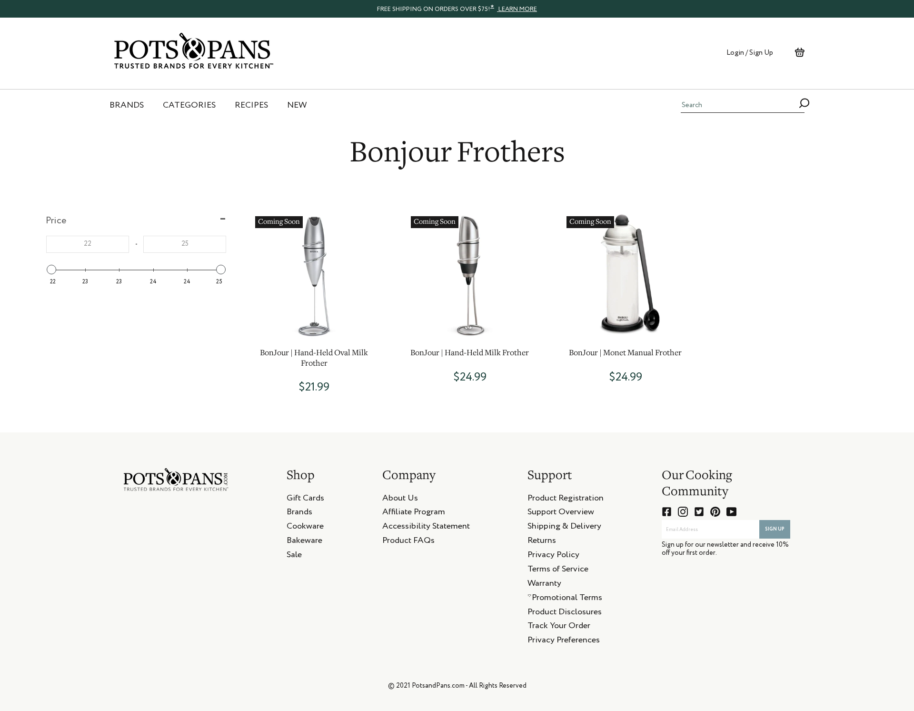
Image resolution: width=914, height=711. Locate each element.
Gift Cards (305, 499)
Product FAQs (408, 542)
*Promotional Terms (564, 599)
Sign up (775, 529)
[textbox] (87, 244)
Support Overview (560, 513)
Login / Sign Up (749, 52)
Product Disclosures (564, 613)
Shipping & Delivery (564, 527)
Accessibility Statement (426, 527)
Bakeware (304, 542)
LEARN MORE (517, 9)
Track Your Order (558, 627)
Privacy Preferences (563, 641)
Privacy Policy (553, 556)
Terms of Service (557, 570)
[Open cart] (800, 52)
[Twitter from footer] (699, 512)
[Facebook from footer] (667, 512)
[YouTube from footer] (731, 512)
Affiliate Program (413, 513)
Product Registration (565, 499)
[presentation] (457, 8)
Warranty (544, 585)
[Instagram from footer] (683, 512)
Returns (541, 542)
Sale (294, 556)
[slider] (51, 269)
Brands (299, 513)
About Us (400, 499)
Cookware (305, 527)
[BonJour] (314, 275)
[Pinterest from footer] (715, 512)
